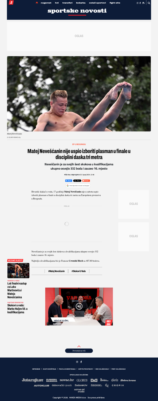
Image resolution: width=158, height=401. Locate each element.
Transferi (67, 3)
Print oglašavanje (119, 369)
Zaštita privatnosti (85, 369)
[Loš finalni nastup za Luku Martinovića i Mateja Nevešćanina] (18, 270)
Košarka (80, 3)
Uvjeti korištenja (49, 369)
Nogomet (46, 3)
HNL (57, 3)
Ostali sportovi (97, 3)
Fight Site (115, 3)
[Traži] (149, 3)
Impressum (36, 369)
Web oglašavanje (102, 369)
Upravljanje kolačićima (79, 375)
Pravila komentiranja (67, 369)
